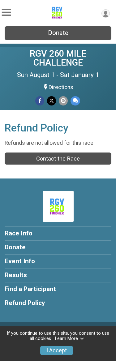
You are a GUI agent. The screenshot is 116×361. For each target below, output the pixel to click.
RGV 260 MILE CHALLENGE (58, 58)
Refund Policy (25, 303)
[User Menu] (105, 13)
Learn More (66, 338)
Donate (58, 33)
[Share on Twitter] (51, 100)
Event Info (20, 261)
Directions (61, 87)
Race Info (18, 233)
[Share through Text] (75, 100)
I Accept (56, 350)
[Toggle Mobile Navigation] (6, 12)
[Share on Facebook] (39, 100)
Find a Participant (30, 289)
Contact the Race (58, 158)
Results (16, 275)
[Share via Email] (63, 100)
